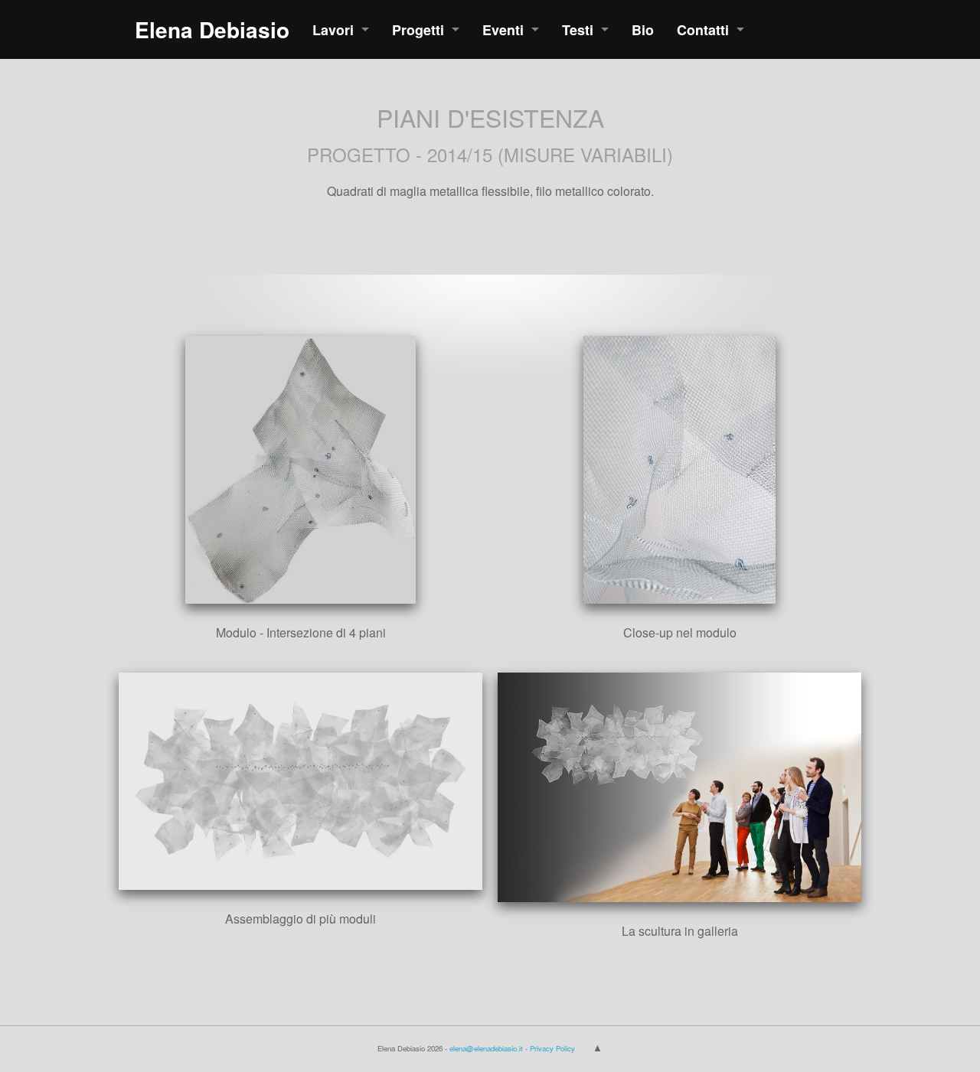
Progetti (418, 29)
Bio (643, 29)
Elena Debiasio (212, 29)
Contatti (703, 29)
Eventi (503, 29)
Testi (577, 29)
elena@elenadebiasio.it (486, 1048)
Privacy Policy (552, 1048)
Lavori (333, 29)
